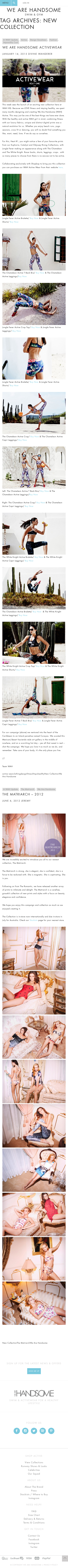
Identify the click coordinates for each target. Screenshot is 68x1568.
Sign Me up (34, 1371)
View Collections (34, 1462)
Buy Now (34, 218)
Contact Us (34, 1536)
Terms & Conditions (34, 1523)
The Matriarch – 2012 (23, 794)
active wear (7, 774)
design (24, 774)
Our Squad (34, 1474)
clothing (17, 774)
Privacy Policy (51, 1565)
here (61, 167)
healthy (41, 774)
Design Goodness (38, 40)
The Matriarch (27, 789)
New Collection (51, 774)
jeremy (26, 801)
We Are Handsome (34, 12)
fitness (30, 774)
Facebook (34, 1540)
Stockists (34, 920)
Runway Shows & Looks (34, 1466)
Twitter (34, 1547)
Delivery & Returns (34, 1519)
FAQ (34, 1511)
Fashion (53, 40)
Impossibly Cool (10, 42)
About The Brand (34, 1487)
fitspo (35, 774)
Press (34, 1491)
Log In (26, 3)
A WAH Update (10, 40)
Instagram (34, 1498)
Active (24, 40)
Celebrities (34, 1470)
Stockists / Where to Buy (34, 1494)
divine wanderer (40, 54)
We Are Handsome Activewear (32, 47)
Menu (6, 3)
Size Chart (34, 1515)
